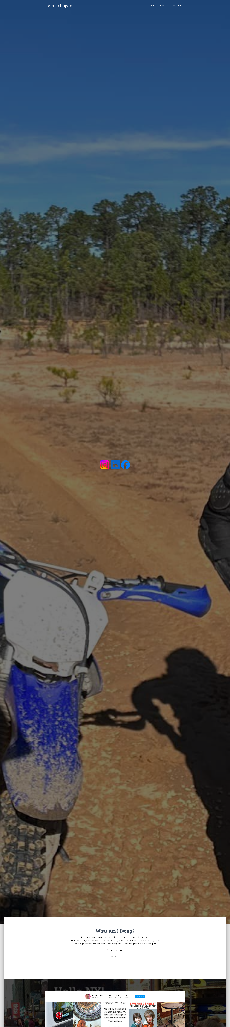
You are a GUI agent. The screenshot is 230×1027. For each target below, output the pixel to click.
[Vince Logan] (60, 6)
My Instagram (176, 6)
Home (152, 6)
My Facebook (162, 6)
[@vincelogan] (87, 996)
